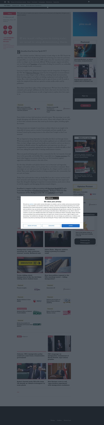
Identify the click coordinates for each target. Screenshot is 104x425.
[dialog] (52, 212)
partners (31, 204)
